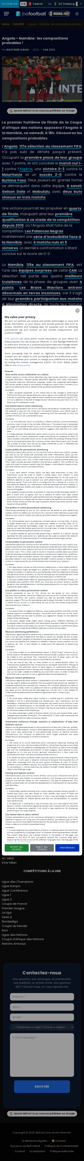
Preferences (67, 847)
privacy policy (23, 365)
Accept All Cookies (16, 848)
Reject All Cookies (42, 848)
